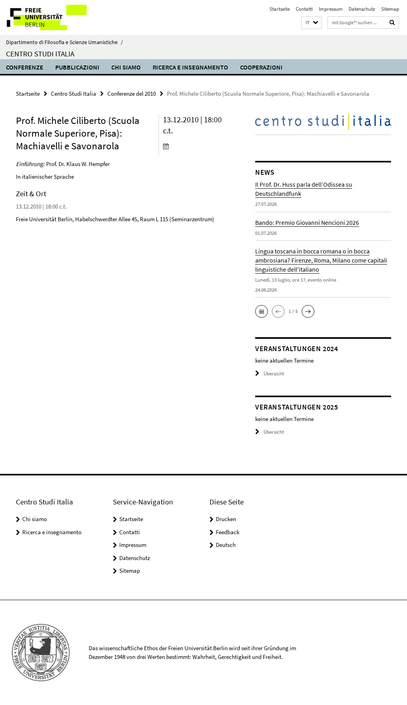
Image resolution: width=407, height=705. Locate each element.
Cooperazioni (261, 67)
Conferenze (24, 67)
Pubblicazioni (77, 67)
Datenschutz (362, 9)
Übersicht (274, 373)
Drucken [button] (226, 519)
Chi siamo (126, 67)
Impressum (331, 9)
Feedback (227, 532)
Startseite (279, 9)
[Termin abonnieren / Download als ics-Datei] (196, 145)
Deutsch (226, 545)
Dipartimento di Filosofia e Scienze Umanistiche (64, 42)
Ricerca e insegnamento (190, 67)
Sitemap (390, 9)
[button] (311, 22)
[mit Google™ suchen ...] (392, 22)
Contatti (304, 9)
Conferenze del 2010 (131, 93)
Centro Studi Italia (40, 53)
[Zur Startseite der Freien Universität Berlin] (52, 17)
